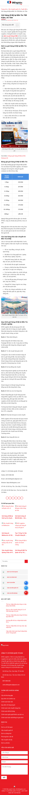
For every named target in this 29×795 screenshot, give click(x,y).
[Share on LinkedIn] (21, 498)
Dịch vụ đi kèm (11, 582)
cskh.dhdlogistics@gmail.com (10, 684)
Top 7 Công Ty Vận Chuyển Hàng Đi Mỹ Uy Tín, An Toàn (21, 534)
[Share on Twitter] (13, 498)
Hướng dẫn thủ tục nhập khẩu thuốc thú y (16, 621)
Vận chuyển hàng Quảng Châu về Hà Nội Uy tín (7, 551)
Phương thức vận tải (7, 736)
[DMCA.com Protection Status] (14, 786)
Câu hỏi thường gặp (7, 695)
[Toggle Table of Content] (16, 25)
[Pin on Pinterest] (19, 498)
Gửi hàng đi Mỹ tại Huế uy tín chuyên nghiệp (7, 517)
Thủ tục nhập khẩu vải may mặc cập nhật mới (16, 626)
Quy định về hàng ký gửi (8, 705)
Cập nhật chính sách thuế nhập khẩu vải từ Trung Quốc (16, 631)
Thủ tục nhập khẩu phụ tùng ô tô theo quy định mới (16, 615)
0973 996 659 (6, 681)
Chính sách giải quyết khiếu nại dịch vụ (12, 714)
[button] (2, 3)
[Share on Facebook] (10, 498)
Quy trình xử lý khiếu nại (8, 698)
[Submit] (26, 561)
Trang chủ (4, 9)
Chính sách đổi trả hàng (8, 711)
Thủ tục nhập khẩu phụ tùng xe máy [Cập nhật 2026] (16, 605)
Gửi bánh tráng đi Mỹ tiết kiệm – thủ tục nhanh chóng (20, 517)
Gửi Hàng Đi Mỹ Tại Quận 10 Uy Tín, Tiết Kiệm (21, 551)
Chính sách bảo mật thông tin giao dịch (12, 717)
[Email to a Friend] (16, 498)
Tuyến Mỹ (24, 9)
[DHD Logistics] (14, 3)
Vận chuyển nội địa (12, 593)
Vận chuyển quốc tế (14, 9)
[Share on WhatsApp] (7, 498)
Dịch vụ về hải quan (12, 571)
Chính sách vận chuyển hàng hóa (10, 708)
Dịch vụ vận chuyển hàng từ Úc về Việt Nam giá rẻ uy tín (16, 610)
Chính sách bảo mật (7, 701)
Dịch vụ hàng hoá (12, 577)
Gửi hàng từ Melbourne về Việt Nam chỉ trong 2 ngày (7, 534)
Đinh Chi (16, 20)
